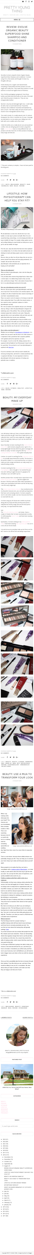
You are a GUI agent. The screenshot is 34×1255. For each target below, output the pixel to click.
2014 (4, 1209)
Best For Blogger (28, 1253)
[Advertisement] (14, 1231)
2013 (4, 1211)
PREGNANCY (4, 1113)
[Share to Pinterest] (13, 180)
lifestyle (28, 388)
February (6, 1202)
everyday (25, 1006)
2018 (4, 1150)
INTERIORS (4, 1105)
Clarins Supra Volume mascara (12, 489)
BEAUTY (3, 1101)
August (6, 1166)
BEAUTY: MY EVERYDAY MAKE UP (17, 399)
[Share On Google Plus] (17, 180)
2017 (4, 1152)
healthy (21, 388)
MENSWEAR (4, 1109)
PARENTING (4, 1111)
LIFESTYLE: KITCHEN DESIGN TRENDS (15, 1183)
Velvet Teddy (15, 516)
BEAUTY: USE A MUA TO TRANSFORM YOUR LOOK (17, 775)
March (6, 1200)
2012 (4, 1213)
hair (28, 184)
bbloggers (15, 184)
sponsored (23, 1008)
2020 (4, 1146)
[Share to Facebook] (7, 180)
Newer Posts (7, 1017)
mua (9, 1008)
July (5, 1191)
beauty (23, 184)
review (21, 186)
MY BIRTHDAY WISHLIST (11, 1185)
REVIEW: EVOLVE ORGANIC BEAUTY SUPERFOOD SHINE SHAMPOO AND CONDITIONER (17, 33)
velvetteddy (6, 766)
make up (8, 763)
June (5, 1193)
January (6, 1204)
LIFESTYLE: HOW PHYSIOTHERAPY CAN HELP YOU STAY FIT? (17, 197)
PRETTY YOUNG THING (17, 9)
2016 (4, 1155)
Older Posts (27, 1017)
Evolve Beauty (9, 129)
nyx (18, 763)
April (5, 1198)
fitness (13, 388)
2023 (4, 1139)
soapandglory (13, 765)
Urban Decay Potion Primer (8, 479)
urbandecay (25, 765)
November (7, 1159)
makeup (4, 1008)
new (11, 186)
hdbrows (29, 761)
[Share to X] (10, 180)
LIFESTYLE (4, 1107)
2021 (4, 1144)
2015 (4, 1207)
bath (8, 184)
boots (14, 761)
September (7, 1164)
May (5, 1196)
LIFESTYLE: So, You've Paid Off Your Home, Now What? (17, 1088)
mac (2, 763)
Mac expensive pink (21, 523)
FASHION (3, 1103)
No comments (5, 175)
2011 (4, 1216)
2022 (4, 1141)
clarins (21, 761)
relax (16, 186)
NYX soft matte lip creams (10, 512)
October (6, 1161)
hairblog (5, 186)
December (7, 1157)
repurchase (25, 763)
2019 (4, 1148)
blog (8, 388)
